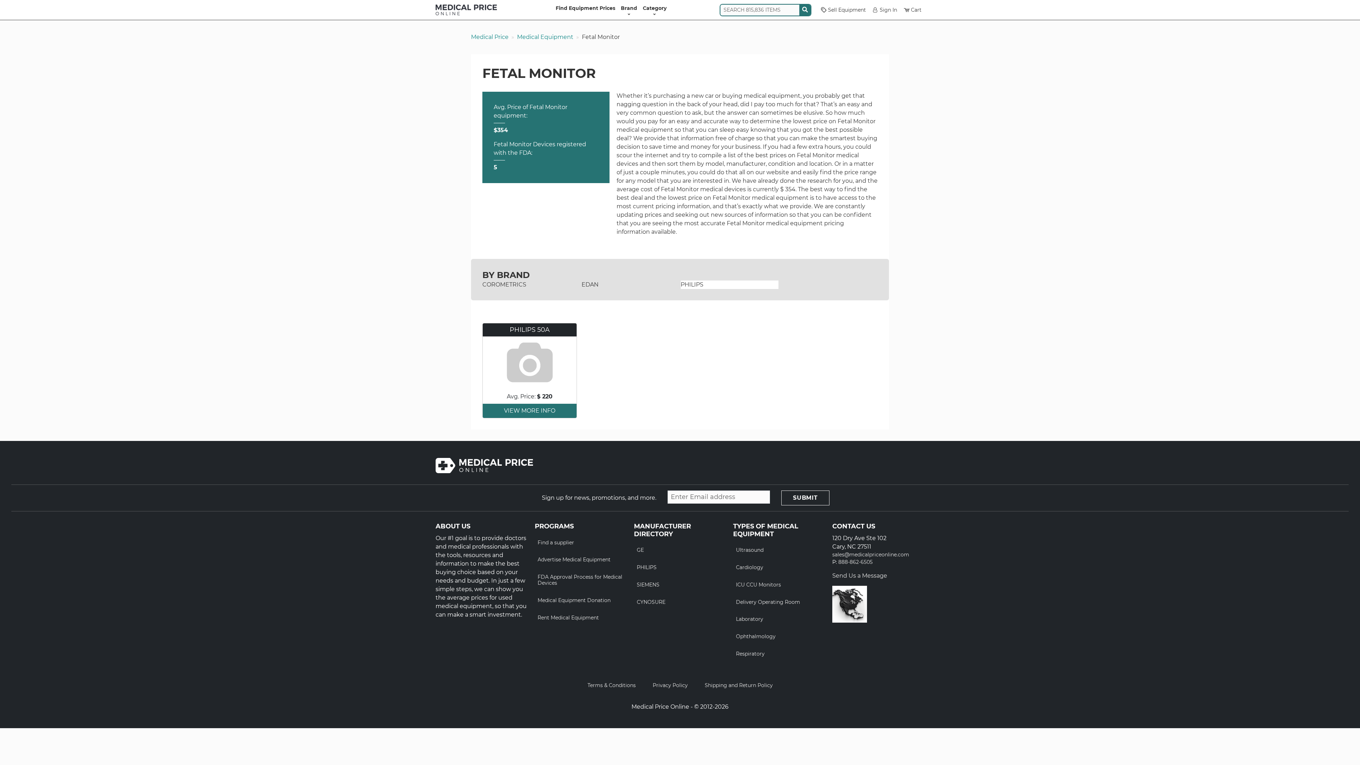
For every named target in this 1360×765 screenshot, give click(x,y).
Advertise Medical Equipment (574, 559)
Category (655, 8)
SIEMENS (648, 585)
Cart (916, 10)
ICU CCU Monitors (758, 585)
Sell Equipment (847, 10)
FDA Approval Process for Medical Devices (580, 580)
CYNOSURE (651, 602)
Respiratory (750, 654)
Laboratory (749, 619)
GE (640, 550)
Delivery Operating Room (768, 602)
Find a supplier (556, 542)
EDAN (590, 284)
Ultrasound (750, 550)
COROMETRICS (504, 284)
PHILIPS (692, 284)
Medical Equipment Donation (574, 600)
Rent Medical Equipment (568, 617)
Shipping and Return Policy (739, 685)
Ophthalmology (756, 636)
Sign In (888, 10)
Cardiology (749, 567)
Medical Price (490, 37)
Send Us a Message (859, 575)
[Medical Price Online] (466, 10)
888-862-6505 (855, 562)
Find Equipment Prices (585, 8)
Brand (629, 8)
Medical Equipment (545, 37)
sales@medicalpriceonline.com (870, 555)
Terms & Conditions (612, 685)
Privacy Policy (670, 685)
